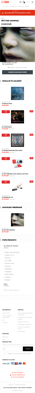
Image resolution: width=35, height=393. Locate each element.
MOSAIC (21, 390)
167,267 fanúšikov (18, 372)
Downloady (21, 331)
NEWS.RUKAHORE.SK (20, 384)
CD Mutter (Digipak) (23, 6)
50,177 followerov (18, 377)
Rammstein (13, 6)
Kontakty (5, 337)
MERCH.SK (10, 384)
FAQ (3, 339)
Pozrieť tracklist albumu (18, 67)
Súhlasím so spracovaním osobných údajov (19, 353)
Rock (6, 6)
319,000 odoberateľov (18, 374)
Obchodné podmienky (24, 324)
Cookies (4, 322)
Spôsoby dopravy (23, 321)
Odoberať (28, 348)
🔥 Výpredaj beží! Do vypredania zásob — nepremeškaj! (18, 12)
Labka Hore (6, 313)
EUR (28, 2)
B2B (3, 320)
